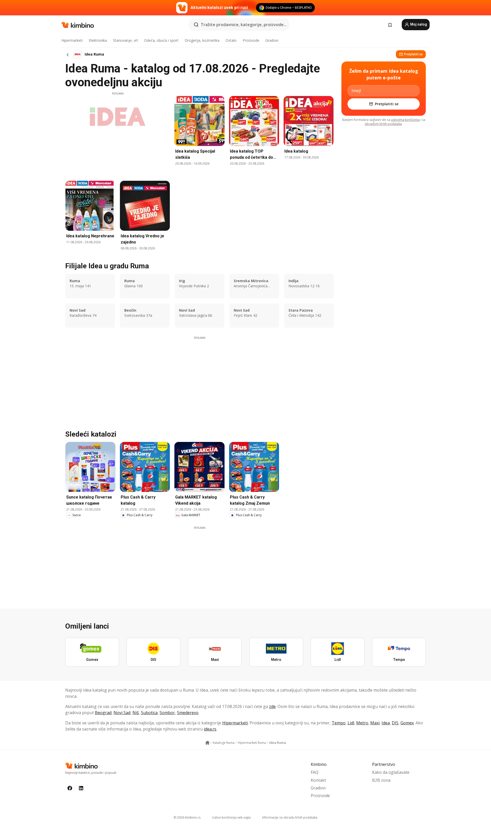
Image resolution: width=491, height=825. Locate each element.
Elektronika (98, 40)
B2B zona (381, 780)
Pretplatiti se (413, 54)
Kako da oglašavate (390, 772)
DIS (395, 723)
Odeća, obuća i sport (161, 40)
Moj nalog (418, 24)
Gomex (407, 723)
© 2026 (187, 817)
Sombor (167, 712)
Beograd (103, 712)
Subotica (149, 712)
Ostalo (231, 40)
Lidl (351, 723)
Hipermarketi (72, 40)
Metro (362, 723)
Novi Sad (122, 712)
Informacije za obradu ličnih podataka (289, 817)
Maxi (375, 723)
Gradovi (271, 40)
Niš (135, 712)
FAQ (314, 772)
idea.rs (210, 729)
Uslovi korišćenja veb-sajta (231, 817)
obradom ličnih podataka (383, 124)
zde (272, 706)
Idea (386, 723)
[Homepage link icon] (207, 743)
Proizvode (251, 40)
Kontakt (318, 780)
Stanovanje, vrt (125, 40)
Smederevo (187, 712)
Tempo (338, 723)
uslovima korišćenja (405, 120)
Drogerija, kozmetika (202, 40)
